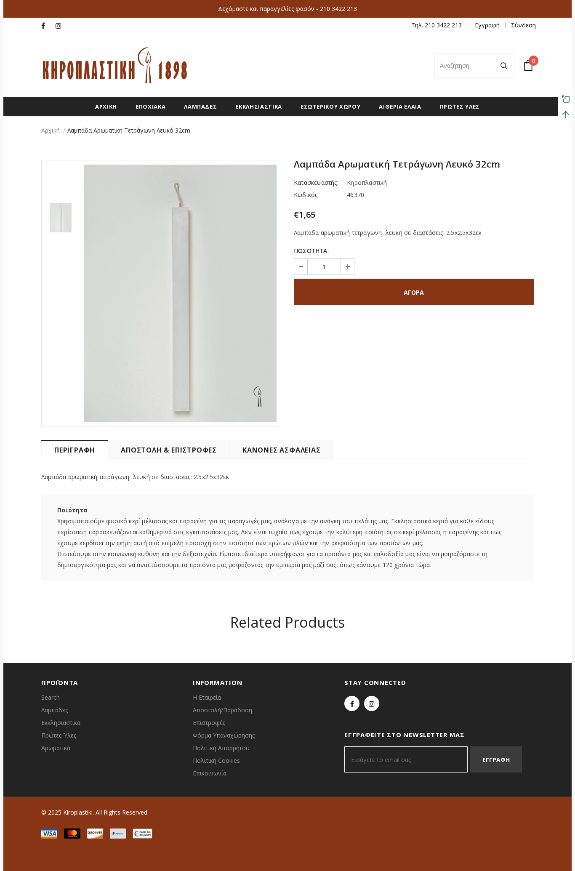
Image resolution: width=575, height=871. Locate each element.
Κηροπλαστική (367, 182)
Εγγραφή (487, 25)
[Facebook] (46, 26)
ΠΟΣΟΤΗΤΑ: (311, 251)
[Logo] (115, 65)
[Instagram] (61, 26)
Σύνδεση (523, 25)
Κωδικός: (306, 195)
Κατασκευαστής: (316, 182)
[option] (180, 293)
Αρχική (50, 130)
